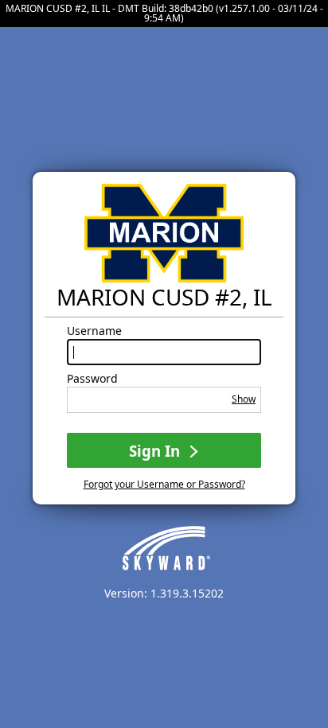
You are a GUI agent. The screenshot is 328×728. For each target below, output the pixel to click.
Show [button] (244, 399)
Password (92, 378)
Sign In (156, 451)
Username (94, 331)
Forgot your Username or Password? (164, 484)
